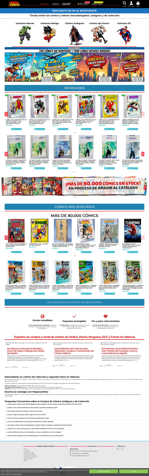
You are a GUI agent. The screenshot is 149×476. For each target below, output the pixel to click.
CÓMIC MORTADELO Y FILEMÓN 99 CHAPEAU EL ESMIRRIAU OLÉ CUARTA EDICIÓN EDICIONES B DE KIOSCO (15, 287)
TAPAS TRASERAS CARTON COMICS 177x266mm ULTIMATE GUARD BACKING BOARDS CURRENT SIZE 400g (86, 162)
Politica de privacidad (30, 455)
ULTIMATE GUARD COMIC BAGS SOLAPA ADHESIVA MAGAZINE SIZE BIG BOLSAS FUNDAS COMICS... (16, 162)
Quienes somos (28, 459)
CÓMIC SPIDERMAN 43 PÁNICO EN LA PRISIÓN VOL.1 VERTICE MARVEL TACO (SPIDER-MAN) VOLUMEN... (39, 121)
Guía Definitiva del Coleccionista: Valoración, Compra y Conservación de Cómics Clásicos (74, 350)
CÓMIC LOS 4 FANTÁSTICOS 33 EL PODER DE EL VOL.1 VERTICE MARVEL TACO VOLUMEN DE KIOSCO (132, 121)
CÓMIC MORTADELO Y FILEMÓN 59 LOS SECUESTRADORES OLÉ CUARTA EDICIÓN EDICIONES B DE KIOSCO (62, 287)
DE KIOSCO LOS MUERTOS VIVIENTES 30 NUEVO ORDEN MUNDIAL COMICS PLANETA (108, 245)
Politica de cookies (29, 453)
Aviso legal (27, 451)
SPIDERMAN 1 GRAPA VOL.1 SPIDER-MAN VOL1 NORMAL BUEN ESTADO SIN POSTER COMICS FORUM (15, 246)
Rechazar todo (103, 471)
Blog (25, 460)
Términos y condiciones (30, 457)
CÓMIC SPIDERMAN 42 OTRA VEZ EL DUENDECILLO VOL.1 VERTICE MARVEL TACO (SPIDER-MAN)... (15, 121)
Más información (5, 474)
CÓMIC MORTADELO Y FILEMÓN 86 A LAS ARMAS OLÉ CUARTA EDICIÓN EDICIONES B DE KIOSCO (86, 287)
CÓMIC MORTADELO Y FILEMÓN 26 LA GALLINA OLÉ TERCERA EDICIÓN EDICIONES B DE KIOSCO (109, 287)
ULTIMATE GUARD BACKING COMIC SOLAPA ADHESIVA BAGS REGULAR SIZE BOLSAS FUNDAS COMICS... (62, 162)
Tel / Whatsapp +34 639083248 (80, 453)
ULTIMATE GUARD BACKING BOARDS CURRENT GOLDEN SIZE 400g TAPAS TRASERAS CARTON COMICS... (131, 162)
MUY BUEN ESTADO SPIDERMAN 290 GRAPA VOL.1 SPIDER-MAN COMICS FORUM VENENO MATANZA (132, 246)
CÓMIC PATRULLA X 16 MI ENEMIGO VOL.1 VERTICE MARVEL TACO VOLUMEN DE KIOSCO (61, 121)
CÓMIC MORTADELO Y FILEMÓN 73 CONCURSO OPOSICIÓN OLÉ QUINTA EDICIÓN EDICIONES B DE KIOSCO (39, 287)
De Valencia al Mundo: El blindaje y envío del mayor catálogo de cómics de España (25, 350)
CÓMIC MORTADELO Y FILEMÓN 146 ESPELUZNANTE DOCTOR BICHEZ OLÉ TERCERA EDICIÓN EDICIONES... (132, 287)
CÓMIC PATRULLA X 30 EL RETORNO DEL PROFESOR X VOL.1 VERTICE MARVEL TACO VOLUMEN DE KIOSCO (85, 121)
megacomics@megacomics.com (81, 455)
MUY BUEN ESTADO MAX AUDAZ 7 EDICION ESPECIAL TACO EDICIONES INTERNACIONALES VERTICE (61, 246)
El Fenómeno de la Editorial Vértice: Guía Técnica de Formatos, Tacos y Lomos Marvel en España (120, 350)
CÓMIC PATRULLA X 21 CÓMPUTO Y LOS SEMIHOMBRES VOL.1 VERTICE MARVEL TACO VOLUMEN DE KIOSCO (109, 122)
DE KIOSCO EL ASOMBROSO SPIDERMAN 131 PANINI (85, 244)
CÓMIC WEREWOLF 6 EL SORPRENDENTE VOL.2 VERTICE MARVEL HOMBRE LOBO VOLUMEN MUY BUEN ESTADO (39, 246)
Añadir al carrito (17, 129)
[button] (6, 114)
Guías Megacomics (16, 367)
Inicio (25, 449)
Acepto (133, 471)
